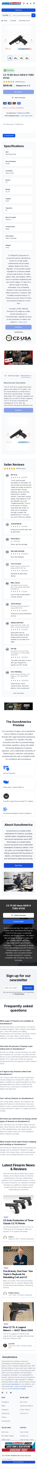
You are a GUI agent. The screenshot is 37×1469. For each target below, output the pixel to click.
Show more (22, 322)
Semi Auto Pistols (25, 20)
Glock (19, 1034)
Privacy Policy (19, 994)
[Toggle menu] (33, 3)
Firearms (13, 20)
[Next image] (31, 40)
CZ (34, 20)
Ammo (4, 1417)
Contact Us (24, 1436)
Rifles (3, 1406)
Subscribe (28, 988)
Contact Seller (10, 135)
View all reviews (18, 693)
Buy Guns (18, 865)
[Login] (30, 3)
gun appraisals (13, 1384)
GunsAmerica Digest (18, 1389)
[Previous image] (5, 40)
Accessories (6, 1421)
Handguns (5, 1402)
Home (5, 20)
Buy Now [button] (19, 92)
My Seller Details (8, 1436)
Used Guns (5, 1413)
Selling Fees (6, 1440)
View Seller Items (26, 115)
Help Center (24, 1432)
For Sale (5, 15)
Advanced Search (26, 1406)
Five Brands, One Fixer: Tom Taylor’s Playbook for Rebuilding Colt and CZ (18, 1274)
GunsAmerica (9, 1357)
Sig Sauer (25, 1034)
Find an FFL (24, 1413)
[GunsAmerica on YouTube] (11, 1393)
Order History (25, 1410)
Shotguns (5, 1410)
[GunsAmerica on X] (7, 1393)
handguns (10, 1029)
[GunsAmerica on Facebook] (2, 1393)
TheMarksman (21, 113)
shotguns (22, 1029)
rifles (16, 1029)
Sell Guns (18, 10)
